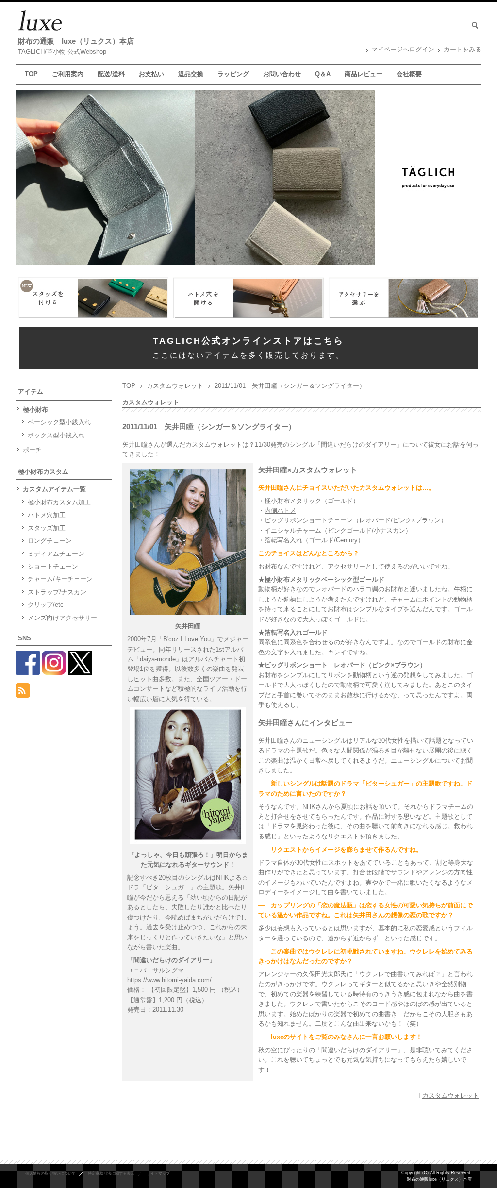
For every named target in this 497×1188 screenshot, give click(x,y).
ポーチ (32, 449)
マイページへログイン (402, 49)
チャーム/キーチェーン (60, 579)
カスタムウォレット (175, 385)
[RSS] (23, 692)
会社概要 (409, 74)
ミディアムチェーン (56, 553)
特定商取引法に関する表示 (111, 1173)
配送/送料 (111, 74)
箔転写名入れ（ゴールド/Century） (314, 540)
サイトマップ (158, 1173)
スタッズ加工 (47, 528)
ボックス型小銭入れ (56, 435)
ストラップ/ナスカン (57, 592)
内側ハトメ (280, 510)
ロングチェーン (50, 540)
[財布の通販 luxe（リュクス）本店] (40, 31)
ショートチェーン (53, 566)
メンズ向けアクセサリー (62, 617)
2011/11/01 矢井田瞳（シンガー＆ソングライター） (209, 426)
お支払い (151, 74)
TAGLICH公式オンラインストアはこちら (248, 341)
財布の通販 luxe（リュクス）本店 (76, 41)
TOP (31, 74)
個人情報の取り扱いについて (50, 1173)
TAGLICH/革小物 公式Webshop (62, 51)
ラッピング (233, 74)
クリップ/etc (46, 604)
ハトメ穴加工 (47, 515)
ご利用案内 (67, 74)
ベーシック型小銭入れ (59, 422)
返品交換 (190, 74)
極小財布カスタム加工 (59, 502)
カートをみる (462, 49)
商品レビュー (363, 74)
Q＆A (323, 74)
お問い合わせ (282, 74)
